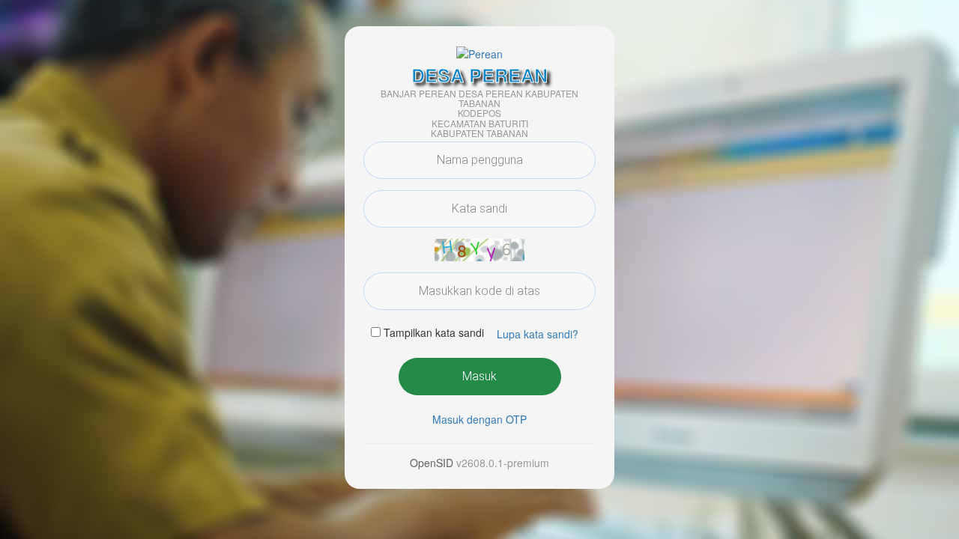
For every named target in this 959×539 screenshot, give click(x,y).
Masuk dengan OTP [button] (479, 419)
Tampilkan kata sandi (434, 332)
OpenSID (431, 462)
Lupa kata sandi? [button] (537, 333)
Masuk (479, 376)
